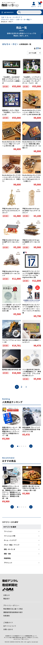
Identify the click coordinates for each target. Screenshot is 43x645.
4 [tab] (23, 446)
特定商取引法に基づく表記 (13, 609)
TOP (2, 17)
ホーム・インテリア (13, 17)
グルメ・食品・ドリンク (11, 545)
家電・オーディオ (9, 549)
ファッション (8, 531)
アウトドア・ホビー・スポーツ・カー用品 (15, 19)
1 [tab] (17, 446)
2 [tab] (19, 446)
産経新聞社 (7, 558)
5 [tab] (25, 446)
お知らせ (6, 595)
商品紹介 (6, 598)
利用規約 (6, 616)
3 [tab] (21, 446)
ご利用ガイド (8, 622)
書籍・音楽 (7, 554)
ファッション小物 (9, 536)
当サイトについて (9, 626)
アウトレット (8, 563)
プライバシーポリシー (11, 605)
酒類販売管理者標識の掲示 (13, 612)
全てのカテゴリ (9, 12)
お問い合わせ (8, 629)
